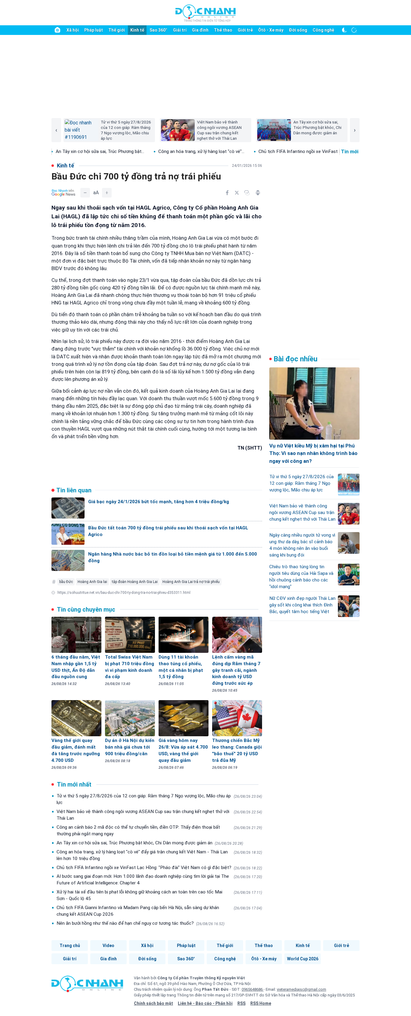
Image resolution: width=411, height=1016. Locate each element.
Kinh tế (137, 30)
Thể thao (223, 30)
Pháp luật (93, 30)
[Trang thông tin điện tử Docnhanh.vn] (205, 13)
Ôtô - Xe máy (270, 30)
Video (108, 945)
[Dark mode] (344, 30)
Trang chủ (70, 945)
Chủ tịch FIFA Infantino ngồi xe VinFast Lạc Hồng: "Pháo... (288, 151)
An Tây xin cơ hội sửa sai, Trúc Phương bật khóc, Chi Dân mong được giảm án (150, 843)
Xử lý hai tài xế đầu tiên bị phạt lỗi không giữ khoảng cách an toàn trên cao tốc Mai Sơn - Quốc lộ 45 (159, 895)
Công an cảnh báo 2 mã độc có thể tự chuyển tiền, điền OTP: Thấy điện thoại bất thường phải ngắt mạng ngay (159, 830)
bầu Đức (66, 582)
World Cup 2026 (302, 958)
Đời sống (298, 30)
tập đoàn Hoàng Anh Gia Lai (135, 582)
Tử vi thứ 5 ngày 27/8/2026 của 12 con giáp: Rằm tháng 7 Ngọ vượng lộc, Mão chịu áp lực (159, 799)
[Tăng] (107, 193)
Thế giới (116, 30)
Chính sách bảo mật (153, 1003)
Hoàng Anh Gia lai (92, 582)
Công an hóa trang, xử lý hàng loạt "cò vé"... (173, 151)
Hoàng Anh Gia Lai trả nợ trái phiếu (191, 582)
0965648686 (253, 989)
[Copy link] (247, 193)
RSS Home (260, 1003)
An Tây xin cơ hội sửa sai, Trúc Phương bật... (71, 151)
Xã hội (72, 30)
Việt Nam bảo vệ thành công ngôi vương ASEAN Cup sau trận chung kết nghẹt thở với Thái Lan (159, 815)
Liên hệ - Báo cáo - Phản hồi (205, 1003)
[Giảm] (85, 193)
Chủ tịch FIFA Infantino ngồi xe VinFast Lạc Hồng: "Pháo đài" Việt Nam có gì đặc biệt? (159, 867)
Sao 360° (158, 30)
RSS (241, 1003)
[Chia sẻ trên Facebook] (227, 192)
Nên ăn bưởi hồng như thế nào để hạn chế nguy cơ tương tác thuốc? (140, 923)
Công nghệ (323, 30)
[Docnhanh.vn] (87, 986)
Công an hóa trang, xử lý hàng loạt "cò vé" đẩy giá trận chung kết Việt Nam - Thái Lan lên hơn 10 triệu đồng (159, 855)
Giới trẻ (245, 30)
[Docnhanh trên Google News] (63, 192)
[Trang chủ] (57, 30)
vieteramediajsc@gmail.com (301, 989)
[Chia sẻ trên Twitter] (236, 192)
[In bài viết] (258, 193)
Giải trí (180, 30)
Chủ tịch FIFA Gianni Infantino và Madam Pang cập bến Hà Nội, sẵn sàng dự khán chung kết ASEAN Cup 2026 (159, 911)
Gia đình (200, 30)
